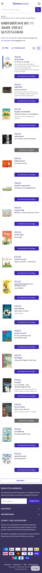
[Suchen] (38, 9)
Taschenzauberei (20, 90)
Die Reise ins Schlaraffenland (25, 188)
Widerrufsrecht (33, 564)
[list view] (38, 48)
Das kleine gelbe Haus (22, 434)
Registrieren (34, 501)
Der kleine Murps (20, 163)
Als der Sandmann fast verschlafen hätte (22, 337)
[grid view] (33, 48)
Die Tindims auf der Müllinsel (25, 139)
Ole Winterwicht (20, 459)
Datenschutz (17, 564)
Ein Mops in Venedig (21, 62)
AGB (25, 564)
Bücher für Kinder (7, 38)
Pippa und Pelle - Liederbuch (25, 262)
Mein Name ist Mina (21, 311)
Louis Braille (18, 288)
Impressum (7, 564)
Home (3, 16)
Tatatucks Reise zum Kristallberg (26, 114)
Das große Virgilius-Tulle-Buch (25, 360)
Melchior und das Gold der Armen (26, 213)
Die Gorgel (18, 237)
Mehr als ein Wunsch (22, 409)
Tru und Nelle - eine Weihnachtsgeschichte (22, 386)
